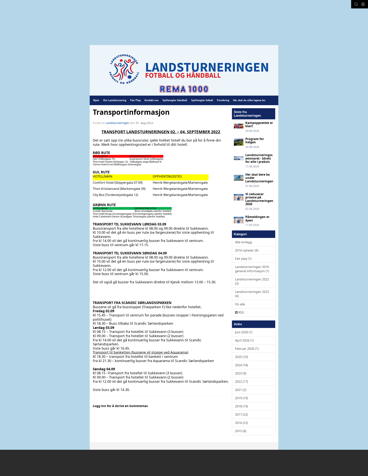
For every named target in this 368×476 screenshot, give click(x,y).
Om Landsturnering (114, 100)
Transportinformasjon (131, 112)
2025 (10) (241, 357)
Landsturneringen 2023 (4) (252, 294)
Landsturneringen (117, 123)
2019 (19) (241, 398)
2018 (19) (241, 406)
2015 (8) (240, 431)
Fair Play (135, 100)
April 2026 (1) (244, 340)
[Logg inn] (363, 4)
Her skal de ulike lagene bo (249, 100)
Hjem (96, 100)
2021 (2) (240, 390)
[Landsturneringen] (184, 70)
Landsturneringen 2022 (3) (252, 281)
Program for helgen (254, 140)
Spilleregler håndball (174, 100)
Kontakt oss (152, 100)
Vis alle (240, 304)
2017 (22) (241, 414)
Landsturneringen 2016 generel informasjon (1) (252, 269)
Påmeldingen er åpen (257, 218)
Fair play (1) (243, 258)
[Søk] (356, 4)
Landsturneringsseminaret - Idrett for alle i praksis (259, 158)
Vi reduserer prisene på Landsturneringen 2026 (259, 199)
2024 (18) (241, 365)
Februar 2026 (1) (247, 349)
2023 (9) (240, 373)
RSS (241, 312)
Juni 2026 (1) (243, 332)
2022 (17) (241, 381)
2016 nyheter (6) (246, 250)
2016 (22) (241, 423)
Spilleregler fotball (202, 100)
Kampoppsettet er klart (259, 124)
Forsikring (223, 100)
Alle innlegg (243, 242)
